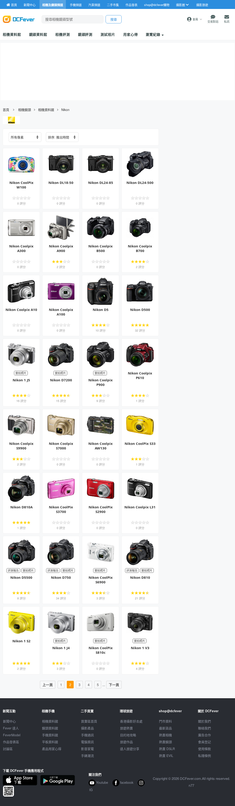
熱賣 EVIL (166, 755)
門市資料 (165, 721)
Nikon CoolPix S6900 (101, 579)
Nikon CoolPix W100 (21, 184)
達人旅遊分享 (129, 748)
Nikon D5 (101, 309)
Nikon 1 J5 (21, 380)
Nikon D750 (61, 577)
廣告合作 (204, 735)
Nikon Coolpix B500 (100, 248)
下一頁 (114, 684)
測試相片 (108, 34)
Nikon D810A (21, 507)
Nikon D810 (140, 577)
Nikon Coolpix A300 (21, 248)
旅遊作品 (126, 742)
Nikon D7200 (61, 380)
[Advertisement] (197, 162)
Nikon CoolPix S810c (101, 650)
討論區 (8, 748)
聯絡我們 (204, 728)
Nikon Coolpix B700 (140, 248)
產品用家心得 (51, 748)
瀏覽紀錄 (154, 34)
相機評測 (62, 34)
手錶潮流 (87, 755)
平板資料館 (50, 742)
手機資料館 (50, 735)
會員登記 (204, 742)
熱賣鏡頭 (165, 742)
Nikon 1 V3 (140, 647)
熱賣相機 (165, 735)
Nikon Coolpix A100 (61, 311)
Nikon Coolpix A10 (21, 309)
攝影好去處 (131, 721)
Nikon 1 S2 (21, 641)
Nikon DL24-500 (140, 182)
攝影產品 (87, 728)
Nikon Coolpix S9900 (21, 445)
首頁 (6, 109)
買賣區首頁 (89, 721)
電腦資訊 (87, 742)
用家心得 (130, 34)
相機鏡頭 (24, 109)
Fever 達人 (11, 728)
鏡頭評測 (85, 34)
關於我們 (204, 721)
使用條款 (204, 748)
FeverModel (11, 735)
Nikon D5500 (21, 577)
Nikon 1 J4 (61, 647)
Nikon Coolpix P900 (100, 382)
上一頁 (47, 684)
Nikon (65, 109)
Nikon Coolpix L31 (140, 507)
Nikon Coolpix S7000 (61, 445)
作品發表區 (11, 742)
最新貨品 (165, 728)
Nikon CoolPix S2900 (101, 509)
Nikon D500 (140, 309)
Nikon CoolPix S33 (140, 443)
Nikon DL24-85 (100, 182)
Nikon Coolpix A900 (61, 248)
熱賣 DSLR (167, 748)
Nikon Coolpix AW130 (100, 445)
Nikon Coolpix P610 (140, 375)
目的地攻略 (128, 735)
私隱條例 (204, 755)
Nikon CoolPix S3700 (61, 509)
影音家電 (87, 748)
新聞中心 (9, 721)
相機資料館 (12, 34)
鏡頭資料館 (38, 34)
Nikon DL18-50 (60, 182)
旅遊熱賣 (126, 728)
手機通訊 (87, 735)
